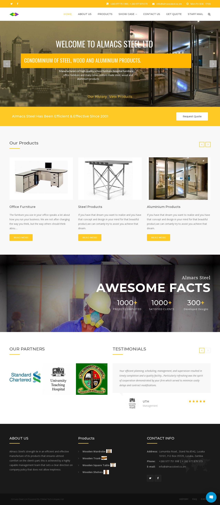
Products (105, 14)
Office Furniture (22, 207)
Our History (97, 96)
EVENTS (205, 499)
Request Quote (192, 116)
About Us (84, 14)
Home (68, 14)
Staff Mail (195, 14)
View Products (120, 96)
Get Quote (174, 14)
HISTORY (183, 499)
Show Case (126, 14)
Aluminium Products (163, 207)
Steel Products (90, 207)
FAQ (194, 499)
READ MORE (21, 237)
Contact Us (151, 14)
